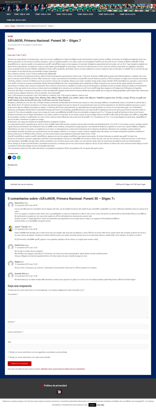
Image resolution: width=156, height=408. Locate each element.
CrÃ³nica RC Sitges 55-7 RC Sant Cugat (130, 184)
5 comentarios (37, 45)
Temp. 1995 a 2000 (64, 14)
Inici (9, 14)
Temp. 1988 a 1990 (22, 14)
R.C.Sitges (26, 45)
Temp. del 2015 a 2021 (16, 20)
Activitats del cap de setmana (22, 184)
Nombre (11, 322)
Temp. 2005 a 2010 (106, 14)
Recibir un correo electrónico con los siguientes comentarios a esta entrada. (38, 352)
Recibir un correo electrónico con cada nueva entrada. (30, 357)
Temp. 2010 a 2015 (127, 14)
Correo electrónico (15, 332)
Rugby (10, 36)
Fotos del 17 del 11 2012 (17, 55)
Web (9, 342)
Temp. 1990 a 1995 (43, 14)
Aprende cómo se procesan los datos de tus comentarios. (63, 369)
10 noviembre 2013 (15, 45)
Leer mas (100, 405)
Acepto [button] (92, 405)
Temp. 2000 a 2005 (85, 14)
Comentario (13, 294)
